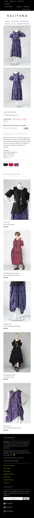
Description (7, 133)
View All (7, 23)
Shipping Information (8, 474)
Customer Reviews (8, 479)
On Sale (13, 23)
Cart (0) (19, 6)
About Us (13, 1)
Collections (15, 21)
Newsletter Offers (23, 23)
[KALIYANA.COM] (17, 16)
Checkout (26, 6)
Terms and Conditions (9, 465)
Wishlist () (26, 9)
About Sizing (6, 468)
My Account (9, 6)
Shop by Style (24, 21)
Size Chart (15, 133)
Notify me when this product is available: (14, 125)
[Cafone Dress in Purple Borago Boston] (17, 46)
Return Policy (23, 133)
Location (20, 1)
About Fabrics (7, 471)
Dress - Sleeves (10, 155)
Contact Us (6, 482)
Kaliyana (11, 157)
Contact (7, 4)
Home (6, 1)
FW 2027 (7, 21)
